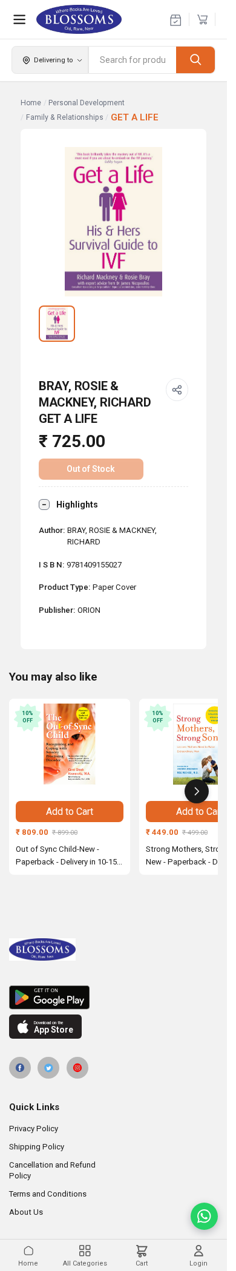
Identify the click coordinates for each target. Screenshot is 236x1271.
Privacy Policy (33, 1128)
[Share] (177, 389)
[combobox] (132, 60)
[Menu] (19, 19)
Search (195, 59)
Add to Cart (69, 811)
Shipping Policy (36, 1146)
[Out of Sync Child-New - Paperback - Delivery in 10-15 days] (69, 744)
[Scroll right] (197, 791)
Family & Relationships (64, 117)
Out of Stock (91, 469)
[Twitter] (48, 1068)
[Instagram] (77, 1068)
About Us (26, 1212)
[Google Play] (113, 997)
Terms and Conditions (48, 1193)
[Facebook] (20, 1068)
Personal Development (86, 102)
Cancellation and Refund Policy (52, 1170)
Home (31, 103)
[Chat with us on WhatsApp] (204, 1216)
